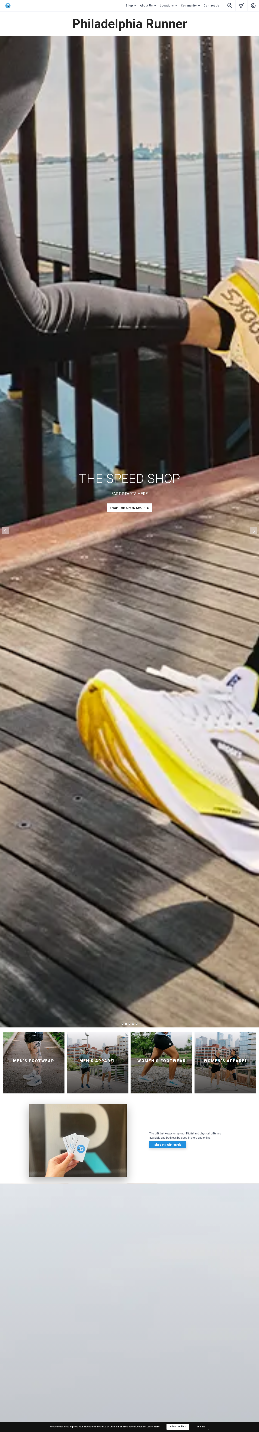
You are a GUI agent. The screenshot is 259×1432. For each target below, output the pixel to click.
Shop (129, 5)
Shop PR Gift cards (167, 1144)
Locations (167, 5)
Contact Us (211, 5)
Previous (5, 530)
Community (189, 5)
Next (253, 530)
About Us (146, 5)
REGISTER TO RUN (126, 515)
